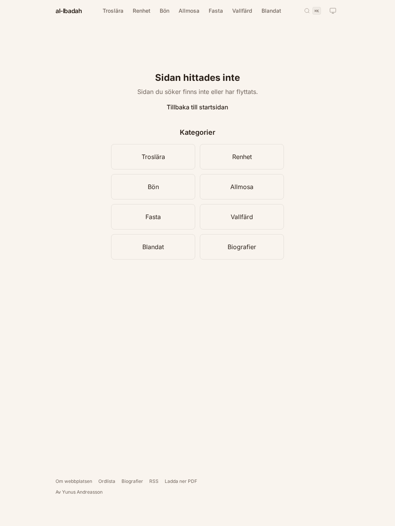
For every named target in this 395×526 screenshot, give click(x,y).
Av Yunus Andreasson (79, 492)
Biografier (242, 247)
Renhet (141, 10)
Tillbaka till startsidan (197, 107)
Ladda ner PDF (181, 481)
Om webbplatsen (74, 481)
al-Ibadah (69, 11)
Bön (164, 10)
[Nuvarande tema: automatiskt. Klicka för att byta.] (332, 10)
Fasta (216, 10)
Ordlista (106, 481)
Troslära (113, 10)
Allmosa (189, 10)
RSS (154, 481)
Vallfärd (242, 10)
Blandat (271, 10)
